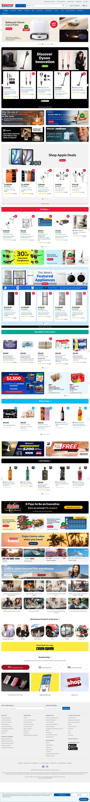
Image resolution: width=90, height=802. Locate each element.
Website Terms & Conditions (30, 763)
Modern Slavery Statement (7, 741)
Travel (56, 10)
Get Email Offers (51, 705)
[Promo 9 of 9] (50, 44)
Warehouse (80, 10)
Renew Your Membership (29, 720)
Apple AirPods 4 (75, 190)
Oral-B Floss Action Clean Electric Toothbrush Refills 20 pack (44, 239)
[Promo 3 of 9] (41, 44)
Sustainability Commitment (7, 728)
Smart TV (48, 742)
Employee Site (4, 731)
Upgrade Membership (17, 667)
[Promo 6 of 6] (48, 434)
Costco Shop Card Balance (52, 724)
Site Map (20, 763)
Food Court (70, 735)
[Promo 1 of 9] (38, 44)
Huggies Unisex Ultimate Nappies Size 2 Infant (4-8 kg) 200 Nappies (61, 360)
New (33, 10)
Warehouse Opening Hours (74, 720)
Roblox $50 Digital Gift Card (9, 425)
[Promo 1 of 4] (42, 199)
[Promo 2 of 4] (44, 199)
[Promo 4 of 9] (42, 44)
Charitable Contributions (6, 726)
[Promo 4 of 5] (46, 100)
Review (79, 795)
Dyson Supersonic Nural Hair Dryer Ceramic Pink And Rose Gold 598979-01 (44, 91)
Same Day (13, 10)
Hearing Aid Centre (72, 726)
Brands (20, 10)
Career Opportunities (6, 720)
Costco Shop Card (50, 722)
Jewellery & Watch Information (52, 753)
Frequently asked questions (52, 717)
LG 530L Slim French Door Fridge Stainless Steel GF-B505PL (78, 314)
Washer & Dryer (49, 749)
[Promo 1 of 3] (43, 323)
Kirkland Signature (5, 724)
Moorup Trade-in (73, 739)
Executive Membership (29, 724)
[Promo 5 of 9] (44, 44)
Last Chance (40, 10)
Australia (86, 1)
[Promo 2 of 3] (45, 323)
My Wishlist (26, 733)
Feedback (69, 763)
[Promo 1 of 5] (41, 100)
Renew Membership (76, 667)
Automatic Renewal (28, 722)
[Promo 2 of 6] (42, 434)
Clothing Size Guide (50, 755)
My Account (26, 731)
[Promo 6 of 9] (45, 44)
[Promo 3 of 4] (45, 199)
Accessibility (49, 732)
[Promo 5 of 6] (47, 434)
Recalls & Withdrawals (51, 720)
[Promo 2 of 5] (43, 100)
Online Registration (47, 667)
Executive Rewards (28, 726)
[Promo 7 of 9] (47, 44)
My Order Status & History (51, 734)
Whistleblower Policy (6, 745)
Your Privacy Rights (44, 763)
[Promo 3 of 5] (45, 100)
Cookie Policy (53, 763)
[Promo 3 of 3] (46, 323)
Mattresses (48, 747)
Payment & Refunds (50, 726)
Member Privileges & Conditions (31, 735)
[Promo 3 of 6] (44, 434)
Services (5, 13)
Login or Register (75, 5)
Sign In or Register (28, 728)
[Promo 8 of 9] (48, 44)
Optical (69, 724)
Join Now (26, 717)
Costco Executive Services (74, 722)
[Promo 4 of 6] (45, 434)
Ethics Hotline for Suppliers (7, 743)
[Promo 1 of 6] (41, 434)
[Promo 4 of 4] (47, 199)
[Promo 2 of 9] (39, 44)
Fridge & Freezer (49, 745)
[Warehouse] (83, 10)
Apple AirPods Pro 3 (59, 190)
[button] (64, 5)
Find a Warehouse (7, 705)
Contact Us (3, 733)
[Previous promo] (1, 30)
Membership (48, 10)
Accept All (62, 795)
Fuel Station (70, 728)
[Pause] (52, 44)
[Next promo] (88, 30)
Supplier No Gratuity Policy (7, 747)
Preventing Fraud (50, 737)
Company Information (6, 717)
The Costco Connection (6, 722)
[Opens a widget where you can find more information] (84, 799)
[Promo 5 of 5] (48, 100)
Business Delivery (70, 10)
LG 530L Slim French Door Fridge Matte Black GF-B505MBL (10, 314)
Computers (48, 751)
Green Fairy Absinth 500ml (26, 483)
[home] (7, 5)
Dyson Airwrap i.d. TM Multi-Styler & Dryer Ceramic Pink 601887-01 (10, 93)
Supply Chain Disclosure (6, 739)
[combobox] (20, 5)
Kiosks (69, 733)
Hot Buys (27, 10)
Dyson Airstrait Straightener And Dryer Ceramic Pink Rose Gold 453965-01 (27, 91)
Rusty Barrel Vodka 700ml (43, 487)
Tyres (62, 10)
